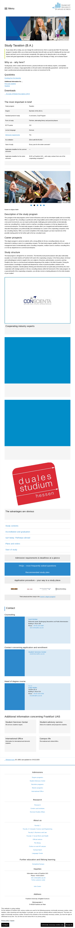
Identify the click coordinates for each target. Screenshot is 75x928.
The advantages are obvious (37, 491)
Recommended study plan (37, 572)
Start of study (11, 550)
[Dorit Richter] (15, 630)
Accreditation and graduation (17, 532)
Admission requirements (12, 135)
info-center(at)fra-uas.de (38, 878)
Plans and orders (12, 544)
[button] (7, 187)
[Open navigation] (6, 8)
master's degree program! (47, 596)
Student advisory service (54, 726)
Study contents (11, 526)
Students (7, 86)
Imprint (12, 920)
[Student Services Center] (15, 662)
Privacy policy (5, 920)
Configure (5, 925)
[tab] (31, 205)
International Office (20, 744)
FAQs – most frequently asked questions (37, 566)
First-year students (10, 83)
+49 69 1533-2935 (38, 693)
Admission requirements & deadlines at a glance (37, 558)
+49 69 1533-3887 (38, 625)
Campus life (54, 743)
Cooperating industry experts (37, 305)
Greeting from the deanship (13, 78)
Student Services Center (20, 726)
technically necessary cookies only (53, 925)
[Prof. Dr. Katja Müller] (15, 696)
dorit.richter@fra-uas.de (36, 627)
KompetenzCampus (38, 864)
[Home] (61, 6)
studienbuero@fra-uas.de (37, 654)
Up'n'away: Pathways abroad (17, 538)
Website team (10, 759)
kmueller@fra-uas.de (35, 695)
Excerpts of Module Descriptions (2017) (18, 94)
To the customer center (38, 880)
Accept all (69, 925)
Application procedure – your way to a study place (37, 580)
